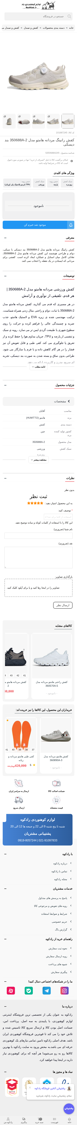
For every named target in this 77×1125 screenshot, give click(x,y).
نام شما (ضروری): (63, 529)
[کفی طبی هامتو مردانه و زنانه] (21, 735)
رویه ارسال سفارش (56, 956)
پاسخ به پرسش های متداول (52, 898)
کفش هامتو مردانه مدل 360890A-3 (56, 758)
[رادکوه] (38, 5)
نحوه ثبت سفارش (58, 948)
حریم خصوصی (59, 921)
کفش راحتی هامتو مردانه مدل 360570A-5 (52, 684)
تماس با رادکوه (59, 871)
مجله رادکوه (60, 879)
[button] (38, 238)
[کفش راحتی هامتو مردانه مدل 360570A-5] (51, 656)
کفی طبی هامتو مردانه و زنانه (21, 758)
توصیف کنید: (65, 510)
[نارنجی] (7, 720)
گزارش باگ (61, 929)
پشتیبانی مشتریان (37, 833)
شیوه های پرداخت (57, 964)
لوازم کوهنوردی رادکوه (37, 819)
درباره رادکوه (60, 863)
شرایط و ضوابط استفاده (54, 913)
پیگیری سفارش (59, 972)
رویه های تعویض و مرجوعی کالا (50, 905)
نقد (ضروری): (65, 543)
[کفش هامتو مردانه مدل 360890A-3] (56, 735)
